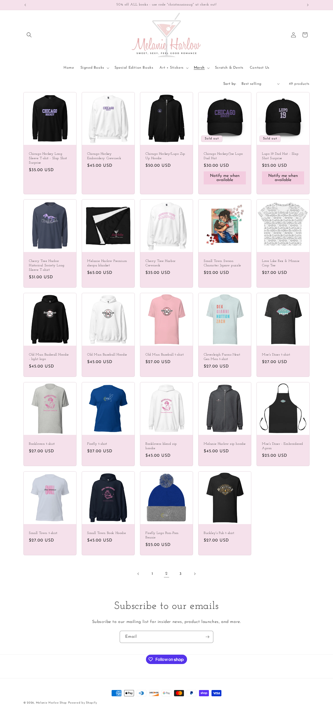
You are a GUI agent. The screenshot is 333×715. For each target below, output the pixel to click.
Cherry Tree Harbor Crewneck (160, 263)
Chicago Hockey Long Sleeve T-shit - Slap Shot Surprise (48, 158)
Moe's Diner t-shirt (276, 354)
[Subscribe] (207, 637)
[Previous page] (138, 573)
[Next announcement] (307, 5)
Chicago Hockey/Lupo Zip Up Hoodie (165, 156)
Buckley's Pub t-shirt (219, 533)
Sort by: (229, 84)
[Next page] (194, 573)
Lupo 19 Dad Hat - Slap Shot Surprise (280, 156)
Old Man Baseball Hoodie (107, 354)
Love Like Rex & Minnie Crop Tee (280, 263)
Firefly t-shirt (97, 444)
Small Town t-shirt (43, 533)
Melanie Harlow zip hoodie (225, 444)
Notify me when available (225, 177)
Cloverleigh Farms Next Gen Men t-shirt (222, 357)
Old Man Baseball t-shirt (164, 354)
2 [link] (166, 574)
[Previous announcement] (25, 5)
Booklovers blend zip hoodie (161, 446)
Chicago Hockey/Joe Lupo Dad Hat (223, 156)
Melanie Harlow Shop (51, 702)
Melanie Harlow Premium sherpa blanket (107, 263)
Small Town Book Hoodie (106, 533)
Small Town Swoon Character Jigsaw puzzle (222, 263)
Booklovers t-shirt (42, 444)
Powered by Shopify (82, 702)
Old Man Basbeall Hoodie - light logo (49, 357)
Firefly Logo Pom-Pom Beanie (162, 535)
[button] (29, 35)
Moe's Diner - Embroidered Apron (282, 446)
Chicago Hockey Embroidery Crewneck (104, 156)
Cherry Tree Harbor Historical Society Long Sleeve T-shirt (47, 265)
